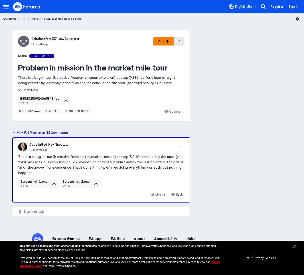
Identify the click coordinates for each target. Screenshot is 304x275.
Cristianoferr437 (44, 39)
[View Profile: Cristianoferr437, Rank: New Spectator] (23, 41)
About (139, 238)
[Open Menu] (297, 19)
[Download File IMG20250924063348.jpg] (66, 100)
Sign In (293, 7)
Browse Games (66, 238)
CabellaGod (38, 145)
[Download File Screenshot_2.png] (96, 183)
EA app (95, 238)
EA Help (118, 238)
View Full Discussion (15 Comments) (42, 133)
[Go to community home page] (26, 6)
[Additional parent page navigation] (23, 19)
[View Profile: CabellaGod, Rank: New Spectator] (22, 147)
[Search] (263, 6)
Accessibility (165, 238)
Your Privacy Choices (261, 258)
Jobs (190, 238)
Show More (30, 90)
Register (277, 7)
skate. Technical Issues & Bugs (62, 19)
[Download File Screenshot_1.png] (54, 183)
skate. (35, 19)
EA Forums (9, 19)
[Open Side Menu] (6, 6)
